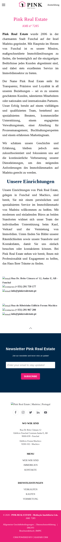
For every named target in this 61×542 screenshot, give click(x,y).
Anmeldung (53, 5)
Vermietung (30, 499)
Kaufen (30, 494)
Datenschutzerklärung (46, 524)
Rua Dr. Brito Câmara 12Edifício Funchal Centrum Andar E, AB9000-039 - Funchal (31, 433)
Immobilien (31, 465)
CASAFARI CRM (40, 537)
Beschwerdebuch (26, 531)
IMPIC (39, 531)
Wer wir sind (30, 460)
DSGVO (30, 528)
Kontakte (30, 470)
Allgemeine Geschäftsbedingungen (18, 524)
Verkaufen (30, 489)
